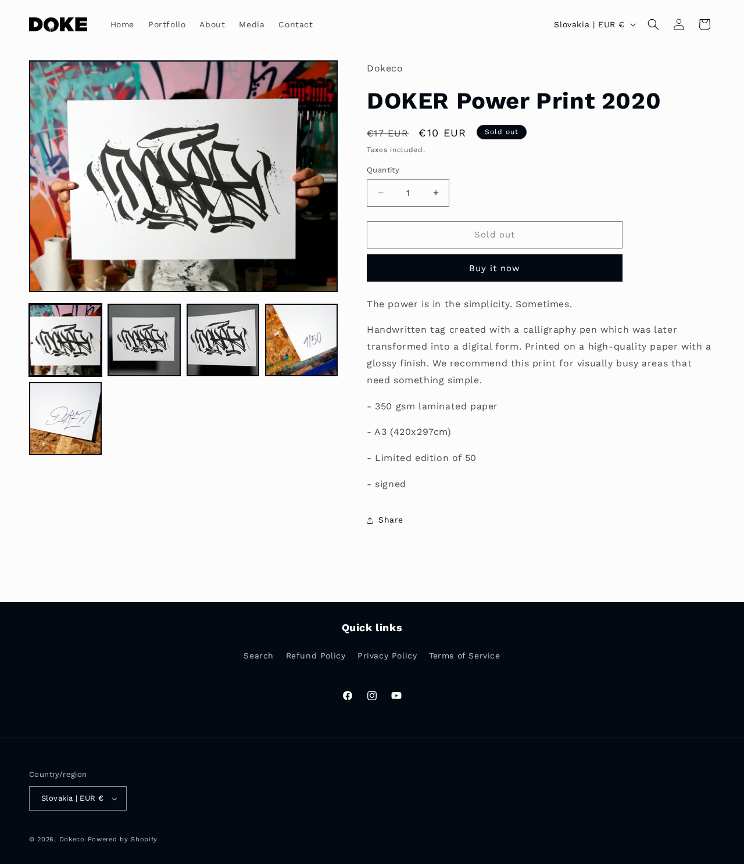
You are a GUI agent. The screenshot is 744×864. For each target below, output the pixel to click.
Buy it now (494, 268)
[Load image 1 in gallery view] (65, 340)
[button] (653, 24)
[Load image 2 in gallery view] (144, 340)
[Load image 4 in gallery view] (301, 340)
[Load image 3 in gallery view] (223, 340)
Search (259, 655)
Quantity (383, 169)
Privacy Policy (387, 655)
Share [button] (390, 519)
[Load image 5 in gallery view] (65, 418)
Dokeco (72, 839)
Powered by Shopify (123, 839)
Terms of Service (464, 655)
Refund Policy (316, 655)
